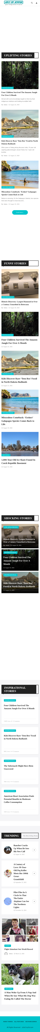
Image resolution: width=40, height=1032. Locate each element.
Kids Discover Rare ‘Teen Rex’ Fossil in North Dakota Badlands (19, 142)
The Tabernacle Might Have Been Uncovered (18, 767)
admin (5, 104)
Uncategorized (7, 187)
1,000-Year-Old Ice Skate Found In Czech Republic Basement (18, 461)
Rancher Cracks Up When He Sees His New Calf (21, 848)
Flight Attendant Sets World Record (18, 949)
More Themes (8, 1021)
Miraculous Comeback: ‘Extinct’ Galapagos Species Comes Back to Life (18, 193)
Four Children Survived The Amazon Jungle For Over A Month (19, 93)
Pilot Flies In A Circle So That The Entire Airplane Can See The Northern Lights (21, 899)
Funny (7, 945)
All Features (19, 1021)
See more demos (31, 1021)
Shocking (5, 455)
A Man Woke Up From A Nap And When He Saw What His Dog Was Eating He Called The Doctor (20, 995)
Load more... (20, 212)
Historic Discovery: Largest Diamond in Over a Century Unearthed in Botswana (19, 303)
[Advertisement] (20, 27)
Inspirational (7, 88)
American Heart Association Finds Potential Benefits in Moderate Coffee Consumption (19, 799)
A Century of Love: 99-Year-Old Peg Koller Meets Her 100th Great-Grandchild (21, 871)
